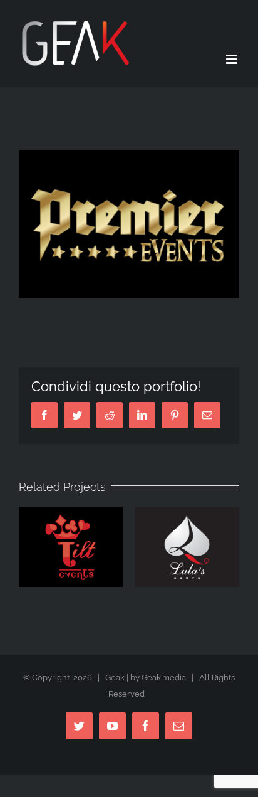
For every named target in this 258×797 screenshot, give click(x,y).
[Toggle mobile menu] (232, 59)
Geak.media (164, 677)
